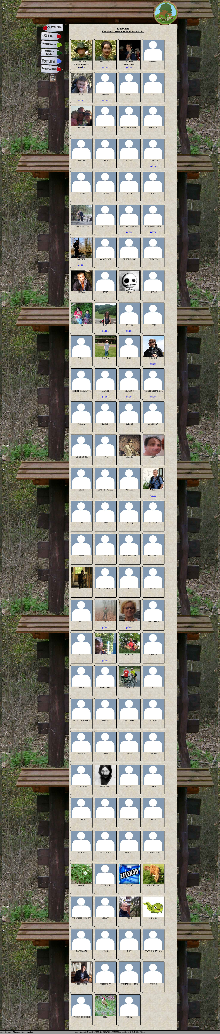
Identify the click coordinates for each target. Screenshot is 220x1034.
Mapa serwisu (19, 1032)
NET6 (142, 1032)
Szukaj (30, 1032)
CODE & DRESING (130, 1032)
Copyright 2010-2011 (84, 1032)
